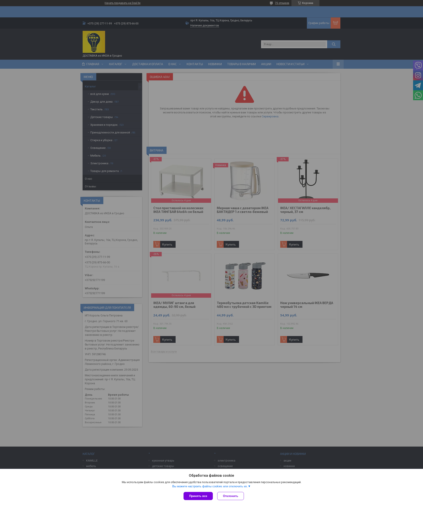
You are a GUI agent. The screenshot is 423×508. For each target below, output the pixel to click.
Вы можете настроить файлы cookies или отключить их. (210, 486)
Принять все (198, 496)
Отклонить (230, 496)
